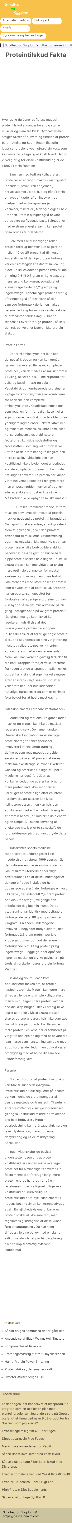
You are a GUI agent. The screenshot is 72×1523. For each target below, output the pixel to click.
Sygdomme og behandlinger (23, 35)
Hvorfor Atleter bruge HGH (24, 1377)
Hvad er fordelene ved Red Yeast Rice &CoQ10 (36, 1474)
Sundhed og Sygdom (20, 45)
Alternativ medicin (16, 20)
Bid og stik (42, 20)
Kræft (7, 28)
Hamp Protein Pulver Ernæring (27, 1361)
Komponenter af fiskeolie (23, 1346)
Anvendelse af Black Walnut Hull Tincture (34, 1338)
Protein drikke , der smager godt (28, 1369)
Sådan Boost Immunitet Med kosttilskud (31, 1454)
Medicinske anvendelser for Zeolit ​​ (27, 1446)
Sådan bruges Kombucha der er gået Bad (35, 1331)
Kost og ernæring (54, 45)
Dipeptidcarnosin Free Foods (23, 1438)
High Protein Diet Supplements (24, 1489)
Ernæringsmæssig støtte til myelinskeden (35, 1354)
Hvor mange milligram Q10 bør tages (28, 1431)
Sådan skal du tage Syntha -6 (23, 1497)
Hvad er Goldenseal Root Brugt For (27, 1482)
